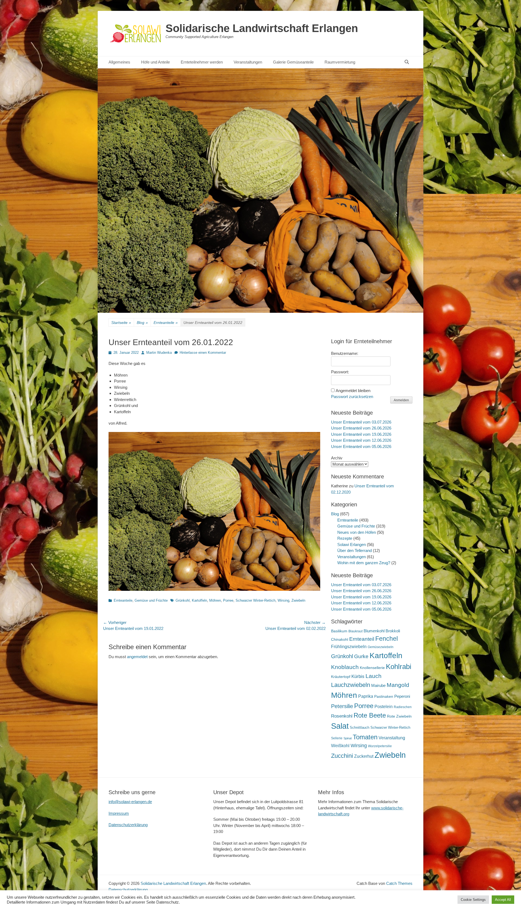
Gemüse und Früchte (151, 600)
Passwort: (340, 372)
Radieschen (403, 707)
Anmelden (401, 400)
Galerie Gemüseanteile (293, 62)
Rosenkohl (341, 716)
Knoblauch (345, 667)
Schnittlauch (359, 727)
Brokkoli (393, 631)
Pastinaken (383, 696)
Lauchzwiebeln (350, 684)
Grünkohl (183, 600)
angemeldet (137, 656)
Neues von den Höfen (356, 532)
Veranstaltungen (248, 62)
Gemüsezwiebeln (380, 647)
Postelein (383, 706)
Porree (228, 600)
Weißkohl (340, 745)
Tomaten (365, 737)
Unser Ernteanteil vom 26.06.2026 (361, 428)
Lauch (374, 676)
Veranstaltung (392, 737)
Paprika (365, 696)
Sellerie (336, 738)
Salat (340, 726)
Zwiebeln (298, 600)
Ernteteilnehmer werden (202, 62)
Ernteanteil (361, 639)
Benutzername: (344, 353)
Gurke (361, 656)
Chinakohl (339, 639)
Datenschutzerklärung (128, 824)
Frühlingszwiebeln (349, 646)
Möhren (215, 600)
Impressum (119, 813)
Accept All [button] (503, 900)
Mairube (378, 685)
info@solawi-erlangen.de (130, 801)
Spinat (348, 738)
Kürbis (357, 676)
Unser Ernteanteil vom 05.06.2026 (361, 446)
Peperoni (402, 696)
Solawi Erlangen (351, 544)
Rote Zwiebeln (399, 716)
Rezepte (344, 538)
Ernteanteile (166, 322)
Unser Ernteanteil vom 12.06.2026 (361, 440)
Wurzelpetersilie (380, 746)
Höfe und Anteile (155, 62)
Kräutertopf (340, 676)
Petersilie (342, 706)
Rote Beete (370, 715)
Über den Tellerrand (354, 550)
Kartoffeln (199, 600)
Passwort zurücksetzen (352, 396)
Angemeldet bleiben (353, 390)
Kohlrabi (398, 666)
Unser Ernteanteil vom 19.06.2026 (361, 434)
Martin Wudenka (159, 353)
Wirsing (283, 600)
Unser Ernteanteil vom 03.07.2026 (361, 422)
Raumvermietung (340, 62)
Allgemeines (119, 62)
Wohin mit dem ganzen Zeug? (363, 562)
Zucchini (342, 755)
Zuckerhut (363, 756)
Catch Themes (399, 883)
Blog (142, 322)
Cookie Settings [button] (473, 900)
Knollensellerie (372, 668)
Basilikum (339, 631)
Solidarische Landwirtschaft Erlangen (262, 28)
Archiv (336, 458)
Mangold (398, 685)
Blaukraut (355, 631)
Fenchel (386, 638)
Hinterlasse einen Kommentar (203, 353)
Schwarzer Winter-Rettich (255, 600)
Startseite (121, 322)
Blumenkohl (374, 631)
